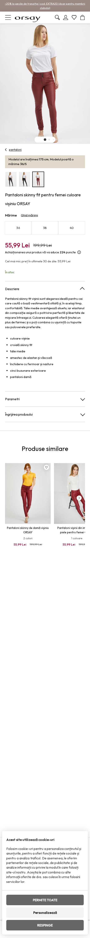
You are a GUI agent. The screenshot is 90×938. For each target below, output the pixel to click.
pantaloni (15, 150)
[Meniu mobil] (8, 17)
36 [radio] (18, 228)
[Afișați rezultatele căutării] (57, 17)
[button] (45, 139)
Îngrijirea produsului (19, 414)
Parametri (12, 399)
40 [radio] (72, 228)
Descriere (12, 289)
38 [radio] (45, 228)
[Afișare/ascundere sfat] (79, 252)
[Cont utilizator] (65, 17)
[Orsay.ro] (27, 17)
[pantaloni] (6, 149)
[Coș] (82, 17)
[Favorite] (74, 17)
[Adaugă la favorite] (46, 467)
